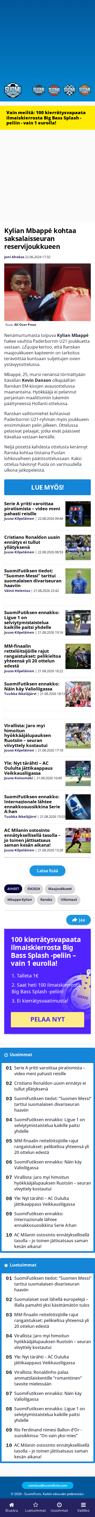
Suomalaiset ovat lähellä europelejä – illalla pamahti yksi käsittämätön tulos (51, 1302)
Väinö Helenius (17, 590)
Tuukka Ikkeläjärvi (20, 693)
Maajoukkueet (60, 888)
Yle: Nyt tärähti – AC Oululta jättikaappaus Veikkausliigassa (28, 768)
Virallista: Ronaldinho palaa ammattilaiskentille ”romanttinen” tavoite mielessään (48, 1378)
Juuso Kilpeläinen (19, 518)
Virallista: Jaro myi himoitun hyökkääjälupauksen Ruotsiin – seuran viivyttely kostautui (27, 735)
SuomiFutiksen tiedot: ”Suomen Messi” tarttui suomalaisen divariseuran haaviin (32, 578)
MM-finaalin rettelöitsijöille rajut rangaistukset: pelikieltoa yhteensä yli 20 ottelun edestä (32, 656)
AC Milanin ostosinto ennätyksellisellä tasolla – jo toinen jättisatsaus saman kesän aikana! (32, 837)
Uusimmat (21, 1054)
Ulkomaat (69, 899)
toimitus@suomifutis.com (47, 1485)
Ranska (46, 899)
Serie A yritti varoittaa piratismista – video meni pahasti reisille (32, 508)
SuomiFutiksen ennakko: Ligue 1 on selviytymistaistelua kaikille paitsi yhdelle (31, 619)
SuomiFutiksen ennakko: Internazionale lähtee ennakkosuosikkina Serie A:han (32, 804)
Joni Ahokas (14, 256)
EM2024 (33, 888)
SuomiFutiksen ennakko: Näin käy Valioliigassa (31, 686)
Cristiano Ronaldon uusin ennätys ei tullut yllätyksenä (32, 542)
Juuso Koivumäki (18, 778)
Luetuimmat (23, 1265)
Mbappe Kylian (19, 899)
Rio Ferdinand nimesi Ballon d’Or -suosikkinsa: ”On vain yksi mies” (48, 1433)
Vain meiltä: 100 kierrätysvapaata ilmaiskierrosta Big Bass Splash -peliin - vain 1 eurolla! (46, 117)
